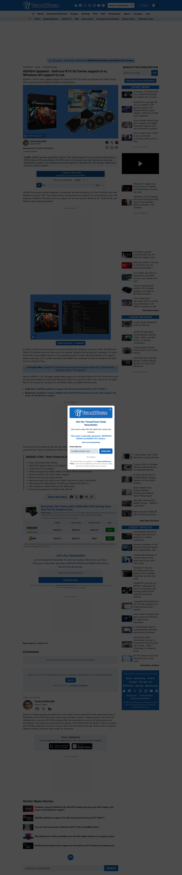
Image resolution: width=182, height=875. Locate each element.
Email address (76, 447)
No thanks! (91, 457)
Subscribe (105, 451)
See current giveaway (91, 442)
